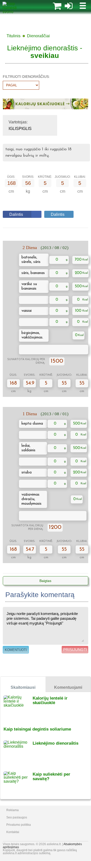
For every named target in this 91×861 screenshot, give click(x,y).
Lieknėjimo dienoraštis (55, 743)
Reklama (12, 810)
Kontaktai (12, 832)
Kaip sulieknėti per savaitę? (51, 776)
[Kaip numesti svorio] (14, 12)
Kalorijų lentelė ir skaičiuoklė (50, 700)
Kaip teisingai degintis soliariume (37, 729)
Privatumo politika (18, 824)
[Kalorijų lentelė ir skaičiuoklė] (18, 707)
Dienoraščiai (38, 36)
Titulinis (13, 36)
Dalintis (16, 214)
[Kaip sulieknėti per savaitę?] (18, 784)
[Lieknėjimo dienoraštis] (18, 753)
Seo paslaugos (16, 817)
